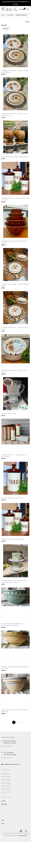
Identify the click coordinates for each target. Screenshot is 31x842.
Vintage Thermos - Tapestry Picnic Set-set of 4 (14, 455)
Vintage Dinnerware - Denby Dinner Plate (14, 328)
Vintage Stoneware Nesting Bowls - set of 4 (14, 242)
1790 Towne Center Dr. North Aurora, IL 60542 (10, 742)
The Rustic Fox (8, 737)
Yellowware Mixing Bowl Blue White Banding (14, 710)
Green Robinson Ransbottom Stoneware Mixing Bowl (12, 624)
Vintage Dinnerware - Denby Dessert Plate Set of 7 (15, 71)
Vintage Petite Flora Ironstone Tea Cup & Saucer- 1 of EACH (14, 581)
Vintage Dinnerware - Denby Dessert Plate (15, 285)
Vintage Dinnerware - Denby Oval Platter (14, 371)
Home (2, 15)
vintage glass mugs (8, 413)
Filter (28, 22)
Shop (2, 820)
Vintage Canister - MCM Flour (12, 498)
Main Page (4, 804)
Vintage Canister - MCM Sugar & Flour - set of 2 (15, 199)
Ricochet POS (23, 836)
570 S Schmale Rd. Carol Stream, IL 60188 (10, 754)
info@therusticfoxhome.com (12, 764)
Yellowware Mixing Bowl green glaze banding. (15, 667)
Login (2, 823)
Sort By (5, 29)
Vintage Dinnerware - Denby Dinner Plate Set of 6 (14, 114)
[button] (22, 9)
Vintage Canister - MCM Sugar (12, 539)
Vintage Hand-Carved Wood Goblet (14, 157)
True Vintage (10, 15)
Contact (3, 801)
